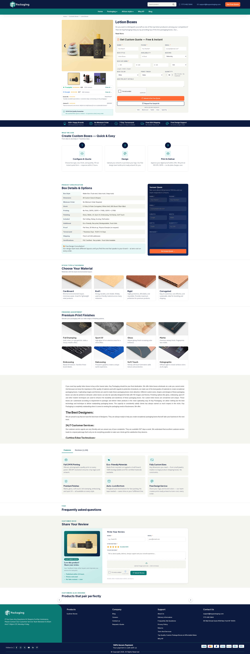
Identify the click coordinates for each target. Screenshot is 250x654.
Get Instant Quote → (168, 251)
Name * (152, 196)
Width (171, 214)
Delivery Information (165, 617)
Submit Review (139, 573)
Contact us (116, 621)
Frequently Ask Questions (167, 621)
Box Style (121, 53)
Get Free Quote (233, 4)
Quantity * (173, 223)
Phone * (172, 196)
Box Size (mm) (123, 61)
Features (67, 450)
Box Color (121, 71)
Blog (150, 11)
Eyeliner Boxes (72, 614)
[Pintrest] (37, 647)
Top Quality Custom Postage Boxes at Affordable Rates (177, 635)
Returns (160, 628)
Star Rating (112, 544)
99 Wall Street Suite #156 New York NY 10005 (219, 621)
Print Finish (146, 71)
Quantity (169, 71)
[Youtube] (29, 647)
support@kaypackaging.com (210, 4)
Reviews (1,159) (81, 450)
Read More (119, 34)
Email (168, 45)
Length (152, 214)
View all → (108, 87)
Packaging (111, 11)
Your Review (112, 550)
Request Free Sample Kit (151, 103)
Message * (153, 232)
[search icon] (173, 4)
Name (120, 45)
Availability (146, 53)
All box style (127, 11)
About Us (161, 614)
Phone (144, 45)
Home (100, 11)
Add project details (125, 79)
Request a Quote (118, 624)
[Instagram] (20, 647)
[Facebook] (16, 647)
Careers (115, 617)
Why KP (141, 11)
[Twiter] (24, 647)
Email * (152, 205)
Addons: (168, 53)
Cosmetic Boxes (74, 16)
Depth (152, 223)
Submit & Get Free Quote (152, 98)
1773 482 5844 (186, 4)
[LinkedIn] (33, 647)
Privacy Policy (163, 624)
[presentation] (59, 600)
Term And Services (164, 631)
